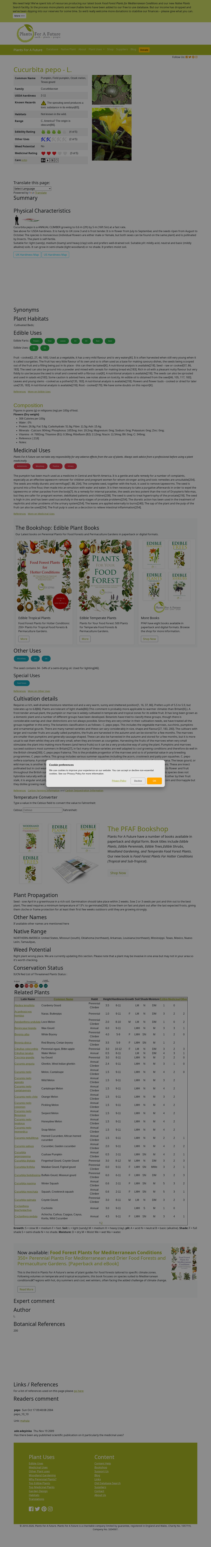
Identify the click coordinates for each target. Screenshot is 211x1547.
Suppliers (122, 49)
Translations (36, 1499)
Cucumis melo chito (26, 1096)
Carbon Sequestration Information (84, 790)
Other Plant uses (39, 1471)
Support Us (101, 1471)
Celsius (18, 810)
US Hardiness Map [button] (55, 254)
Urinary (71, 466)
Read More (26, 1289)
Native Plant (68, 49)
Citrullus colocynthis (26, 1049)
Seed (110, 341)
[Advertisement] (183, 130)
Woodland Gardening (42, 1475)
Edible (164, 999)
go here (79, 1391)
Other (183, 999)
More (23, 639)
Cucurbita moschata (26, 1191)
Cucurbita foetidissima (28, 1175)
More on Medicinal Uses (41, 513)
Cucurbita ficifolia (25, 1167)
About (82, 49)
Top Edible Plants (39, 1483)
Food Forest (21, 683)
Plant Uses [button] (96, 49)
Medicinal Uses (38, 1467)
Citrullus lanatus (24, 1053)
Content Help (102, 1463)
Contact (99, 1491)
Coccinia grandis (24, 1057)
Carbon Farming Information (44, 790)
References (20, 391)
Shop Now (149, 639)
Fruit (50, 341)
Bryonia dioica (23, 1042)
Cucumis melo (23, 1072)
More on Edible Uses (39, 391)
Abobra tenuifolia (24, 1005)
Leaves (63, 341)
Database (52, 49)
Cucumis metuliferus (26, 1138)
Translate (41, 193)
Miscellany (40, 466)
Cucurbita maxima (25, 1183)
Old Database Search (107, 1483)
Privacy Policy (119, 780)
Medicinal (174, 999)
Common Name (63, 999)
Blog (133, 49)
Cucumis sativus (24, 1146)
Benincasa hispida (25, 1028)
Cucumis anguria (24, 1063)
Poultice (56, 466)
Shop (110, 49)
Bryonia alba (22, 1034)
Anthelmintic (22, 466)
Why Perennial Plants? (42, 1479)
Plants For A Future (28, 50)
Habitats (34, 1495)
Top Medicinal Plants (42, 1487)
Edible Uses (36, 1463)
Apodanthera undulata (28, 1022)
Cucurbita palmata (25, 1200)
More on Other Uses (39, 691)
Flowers (36, 341)
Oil (75, 341)
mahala (25, 1421)
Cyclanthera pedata (26, 1216)
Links (97, 1479)
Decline (138, 781)
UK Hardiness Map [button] (27, 254)
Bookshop (100, 1467)
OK (154, 781)
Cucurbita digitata (25, 1160)
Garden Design (38, 1491)
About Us (100, 1495)
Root (98, 341)
